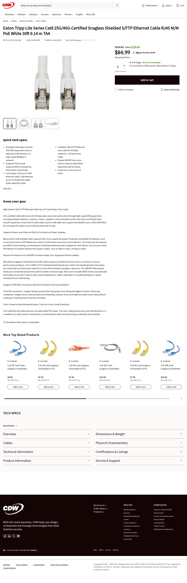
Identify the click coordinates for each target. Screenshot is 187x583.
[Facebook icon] (4, 536)
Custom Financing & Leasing (163, 516)
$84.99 (122, 52)
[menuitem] (143, 5)
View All (7, 188)
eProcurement (159, 513)
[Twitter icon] (13, 536)
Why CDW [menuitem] (90, 14)
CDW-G (101, 550)
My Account (99, 505)
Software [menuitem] (21, 14)
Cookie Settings (9, 568)
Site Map (6, 564)
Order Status (100, 508)
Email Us (34, 550)
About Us (127, 513)
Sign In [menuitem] (169, 5)
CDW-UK (116, 550)
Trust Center (128, 539)
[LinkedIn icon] (9, 536)
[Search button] (117, 5)
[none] (9, 14)
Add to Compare (126, 89)
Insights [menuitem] (79, 14)
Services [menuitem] (45, 14)
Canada (108, 550)
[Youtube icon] (18, 536)
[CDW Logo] (8, 5)
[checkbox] (116, 89)
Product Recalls (159, 519)
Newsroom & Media (130, 533)
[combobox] (65, 5)
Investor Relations (130, 523)
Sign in (139, 52)
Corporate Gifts (159, 523)
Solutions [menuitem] (33, 14)
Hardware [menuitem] (9, 14)
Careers (126, 519)
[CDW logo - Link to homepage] (8, 5)
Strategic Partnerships (131, 536)
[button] (180, 5)
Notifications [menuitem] (151, 5)
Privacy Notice (21, 564)
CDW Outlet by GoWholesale (163, 529)
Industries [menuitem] (56, 14)
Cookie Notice (38, 564)
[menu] (149, 5)
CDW (95, 550)
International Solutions (132, 526)
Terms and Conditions (59, 564)
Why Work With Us (130, 510)
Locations (127, 529)
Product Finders (159, 526)
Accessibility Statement (132, 516)
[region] (93, 370)
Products (98, 511)
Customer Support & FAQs (163, 510)
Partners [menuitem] (68, 14)
